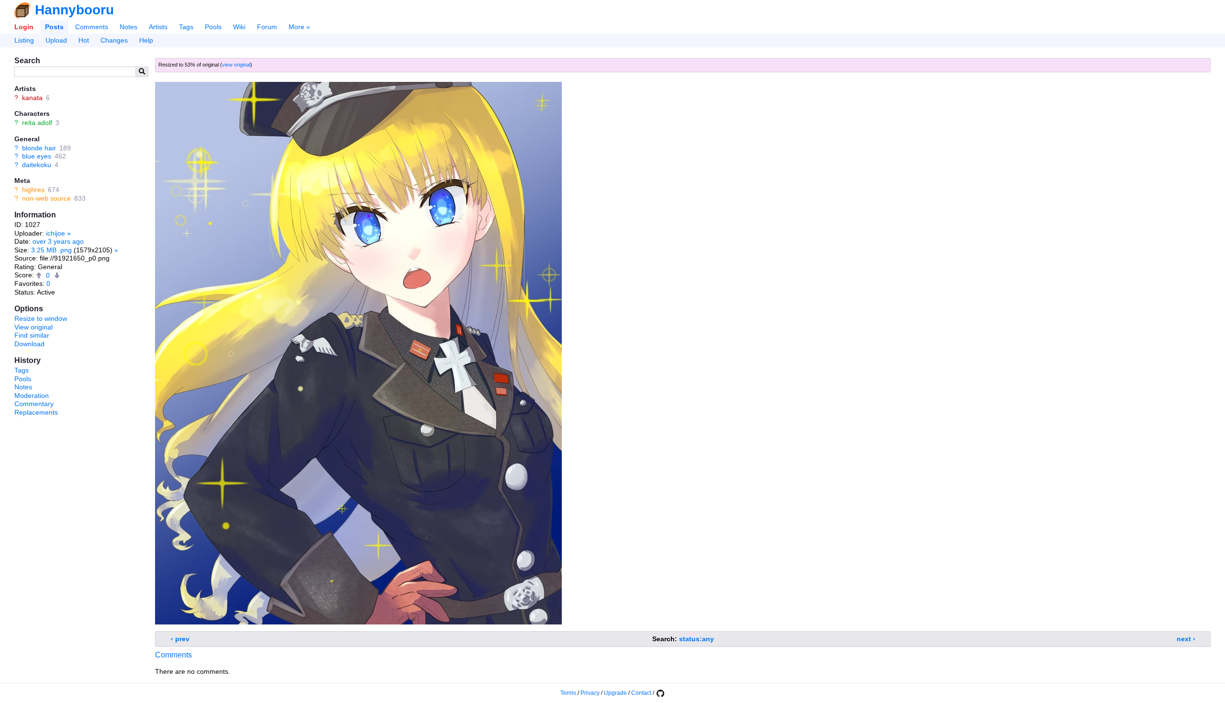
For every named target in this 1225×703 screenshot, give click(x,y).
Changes (114, 40)
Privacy (590, 693)
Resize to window (40, 318)
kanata (32, 98)
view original (236, 65)
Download (29, 344)
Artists (158, 27)
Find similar (31, 335)
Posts (54, 27)
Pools (213, 27)
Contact (641, 693)
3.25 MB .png (51, 250)
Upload (56, 40)
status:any (696, 639)
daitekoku (36, 165)
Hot (83, 40)
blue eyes (36, 156)
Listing (24, 40)
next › (1186, 639)
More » (299, 27)
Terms (568, 693)
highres (33, 189)
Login (23, 27)
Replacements (36, 412)
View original (33, 327)
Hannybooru (74, 9)
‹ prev (180, 639)
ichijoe (55, 233)
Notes (128, 27)
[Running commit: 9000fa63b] (660, 693)
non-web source (46, 198)
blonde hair (39, 148)
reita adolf (37, 122)
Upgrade (615, 693)
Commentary (34, 404)
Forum (267, 27)
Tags (186, 27)
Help (146, 40)
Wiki (239, 27)
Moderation (31, 395)
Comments (91, 27)
